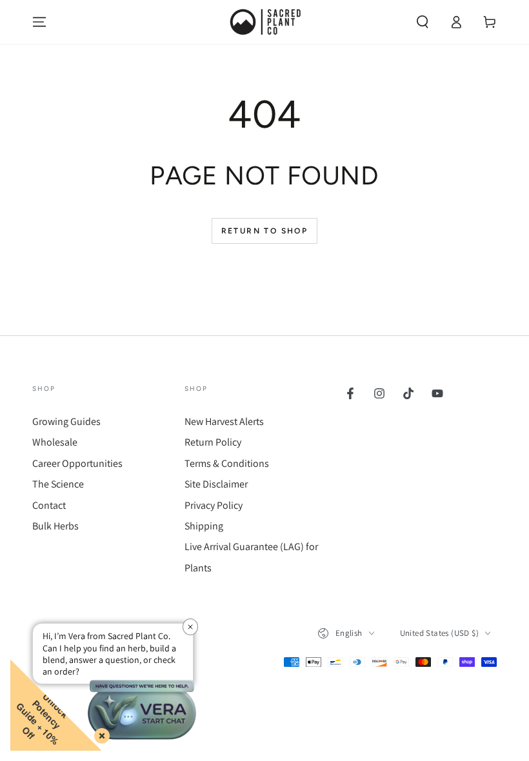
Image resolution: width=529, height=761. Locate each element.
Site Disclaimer (216, 484)
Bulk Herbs (55, 526)
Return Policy (213, 442)
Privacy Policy (214, 505)
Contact (49, 505)
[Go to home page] (264, 22)
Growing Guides (66, 421)
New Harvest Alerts (224, 421)
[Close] (99, 733)
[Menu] (39, 22)
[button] (422, 22)
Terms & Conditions (227, 463)
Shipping (204, 526)
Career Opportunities (77, 463)
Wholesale (54, 442)
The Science (58, 484)
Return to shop (264, 230)
